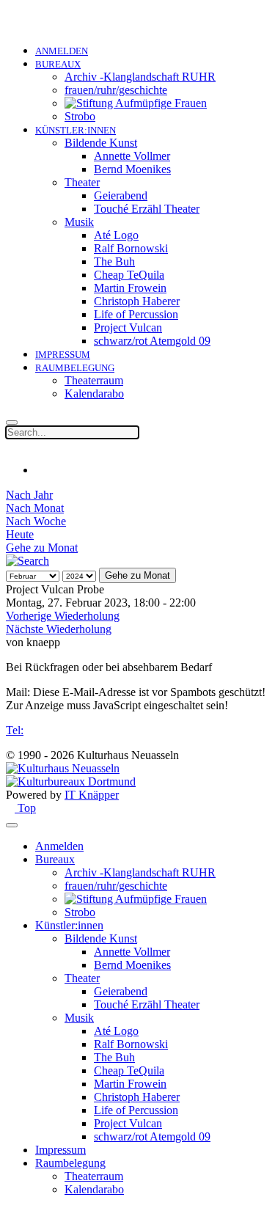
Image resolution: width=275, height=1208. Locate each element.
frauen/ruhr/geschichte (116, 90)
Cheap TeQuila (129, 274)
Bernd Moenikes (132, 169)
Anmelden (61, 50)
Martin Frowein (130, 288)
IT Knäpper (92, 794)
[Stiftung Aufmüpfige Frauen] (136, 103)
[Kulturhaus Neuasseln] (63, 768)
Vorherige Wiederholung (63, 616)
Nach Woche (36, 521)
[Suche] (27, 560)
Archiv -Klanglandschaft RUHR (140, 76)
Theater (82, 182)
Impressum (62, 354)
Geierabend (120, 195)
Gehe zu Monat (42, 547)
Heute (20, 534)
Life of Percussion (136, 314)
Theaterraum (94, 380)
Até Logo (116, 235)
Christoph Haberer (137, 301)
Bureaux (58, 64)
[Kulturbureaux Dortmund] (71, 781)
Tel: (14, 730)
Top (25, 808)
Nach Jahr (29, 494)
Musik (79, 222)
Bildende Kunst (101, 142)
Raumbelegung (74, 367)
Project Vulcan (128, 327)
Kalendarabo (94, 393)
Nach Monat (35, 508)
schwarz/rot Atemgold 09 (152, 340)
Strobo (80, 116)
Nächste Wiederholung (58, 629)
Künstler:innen (75, 130)
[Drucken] (39, 470)
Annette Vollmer (132, 156)
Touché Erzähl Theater (146, 208)
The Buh (114, 261)
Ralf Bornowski (131, 248)
